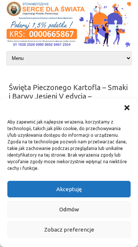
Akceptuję (69, 189)
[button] (127, 107)
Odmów (69, 209)
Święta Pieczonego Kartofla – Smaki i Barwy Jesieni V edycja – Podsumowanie (68, 96)
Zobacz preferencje (69, 229)
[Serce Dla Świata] (69, 48)
